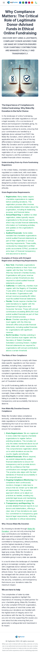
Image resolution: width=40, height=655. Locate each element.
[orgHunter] (12, 2)
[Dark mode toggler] (36, 2)
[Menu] (4, 2)
